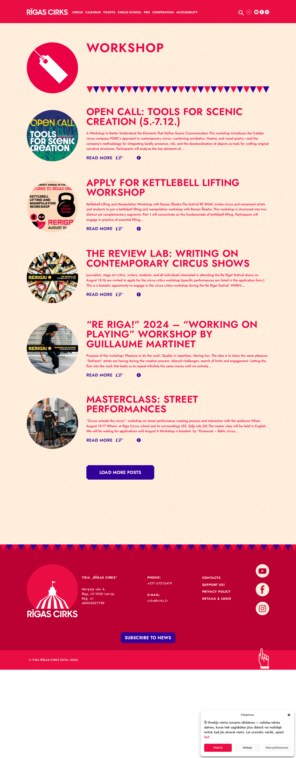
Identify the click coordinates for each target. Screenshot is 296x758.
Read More (99, 158)
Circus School (129, 12)
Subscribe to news (148, 638)
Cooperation (163, 12)
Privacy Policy (216, 591)
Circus (77, 12)
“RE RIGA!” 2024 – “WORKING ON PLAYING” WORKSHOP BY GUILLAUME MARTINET (172, 334)
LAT (249, 12)
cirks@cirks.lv (157, 600)
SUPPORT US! (213, 584)
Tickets (109, 12)
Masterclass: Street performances (142, 404)
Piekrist (218, 747)
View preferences (276, 747)
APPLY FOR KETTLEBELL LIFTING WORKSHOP (163, 188)
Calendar (93, 12)
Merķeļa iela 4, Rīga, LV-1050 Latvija (98, 591)
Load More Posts (120, 472)
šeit (206, 736)
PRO (147, 12)
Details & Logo (216, 598)
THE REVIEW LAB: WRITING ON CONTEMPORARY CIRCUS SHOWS (168, 258)
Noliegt (247, 747)
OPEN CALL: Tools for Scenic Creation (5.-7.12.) (164, 117)
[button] (289, 715)
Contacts (211, 577)
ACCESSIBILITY (186, 12)
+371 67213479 (159, 583)
